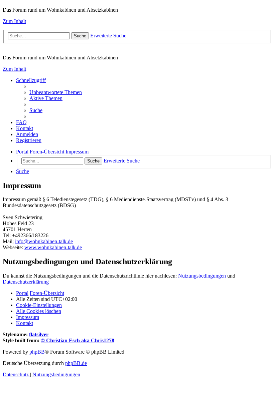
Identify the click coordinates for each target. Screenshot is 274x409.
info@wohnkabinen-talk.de (44, 241)
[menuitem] (55, 92)
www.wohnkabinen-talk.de (53, 247)
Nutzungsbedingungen (202, 276)
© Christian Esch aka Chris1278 (77, 340)
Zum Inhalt (14, 21)
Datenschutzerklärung (26, 282)
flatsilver (38, 334)
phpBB (37, 352)
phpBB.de (76, 363)
